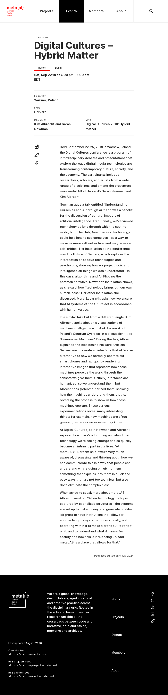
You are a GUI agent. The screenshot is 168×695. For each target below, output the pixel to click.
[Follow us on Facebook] (152, 594)
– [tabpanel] (61, 77)
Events (116, 635)
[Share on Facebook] (36, 164)
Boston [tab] (42, 68)
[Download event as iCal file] (36, 147)
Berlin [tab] (58, 68)
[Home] (17, 11)
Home (115, 599)
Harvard (40, 112)
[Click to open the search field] (151, 11)
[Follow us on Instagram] (152, 607)
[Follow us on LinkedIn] (152, 614)
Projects (117, 617)
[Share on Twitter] (36, 156)
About (115, 670)
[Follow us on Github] (152, 600)
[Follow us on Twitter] (152, 621)
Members (118, 652)
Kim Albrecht (44, 124)
